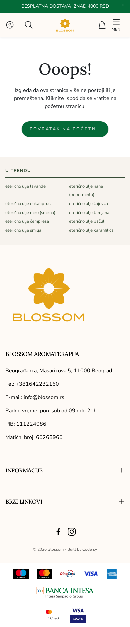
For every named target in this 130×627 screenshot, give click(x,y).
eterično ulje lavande (25, 186)
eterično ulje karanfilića (91, 230)
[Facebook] (58, 532)
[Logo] (65, 592)
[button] (29, 25)
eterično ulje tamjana (89, 213)
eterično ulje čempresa (27, 221)
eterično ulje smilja (23, 230)
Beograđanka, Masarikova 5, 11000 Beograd (58, 370)
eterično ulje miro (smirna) (30, 213)
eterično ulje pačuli (87, 221)
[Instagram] (72, 532)
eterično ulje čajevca (88, 204)
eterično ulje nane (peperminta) (86, 190)
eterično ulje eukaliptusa (29, 204)
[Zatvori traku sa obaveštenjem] (123, 5)
